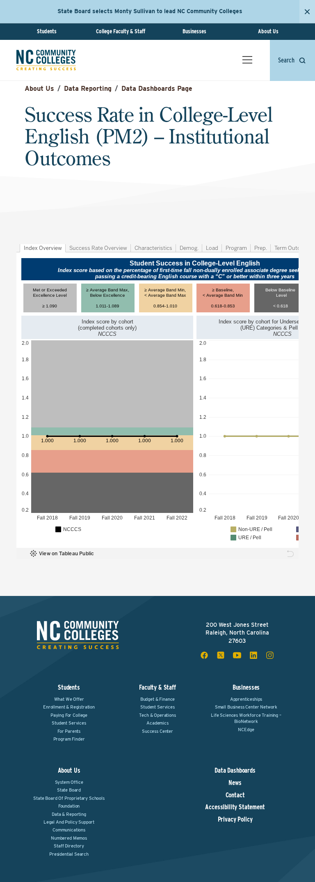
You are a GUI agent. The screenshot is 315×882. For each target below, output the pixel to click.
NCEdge (246, 729)
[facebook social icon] (204, 655)
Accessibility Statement (235, 807)
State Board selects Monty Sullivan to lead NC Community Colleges (149, 11)
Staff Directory (69, 846)
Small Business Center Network (246, 707)
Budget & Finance (157, 699)
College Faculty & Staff (120, 31)
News (234, 783)
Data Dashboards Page (156, 88)
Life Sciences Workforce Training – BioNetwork (246, 718)
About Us (268, 31)
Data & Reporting (69, 814)
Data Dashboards (235, 770)
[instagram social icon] (270, 655)
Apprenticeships (246, 699)
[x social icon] (221, 655)
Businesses (194, 31)
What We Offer (69, 699)
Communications (68, 830)
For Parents (68, 731)
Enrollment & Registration (69, 707)
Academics (157, 723)
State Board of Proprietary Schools (69, 798)
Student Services (69, 723)
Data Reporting (88, 88)
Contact (235, 795)
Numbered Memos (69, 838)
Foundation (69, 806)
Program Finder (69, 739)
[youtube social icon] (237, 655)
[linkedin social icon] (253, 655)
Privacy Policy (235, 819)
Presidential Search (69, 854)
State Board (69, 790)
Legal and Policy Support (68, 822)
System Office (69, 782)
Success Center (157, 731)
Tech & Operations (157, 715)
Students (47, 31)
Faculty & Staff (157, 687)
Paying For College (68, 715)
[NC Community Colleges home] (46, 60)
